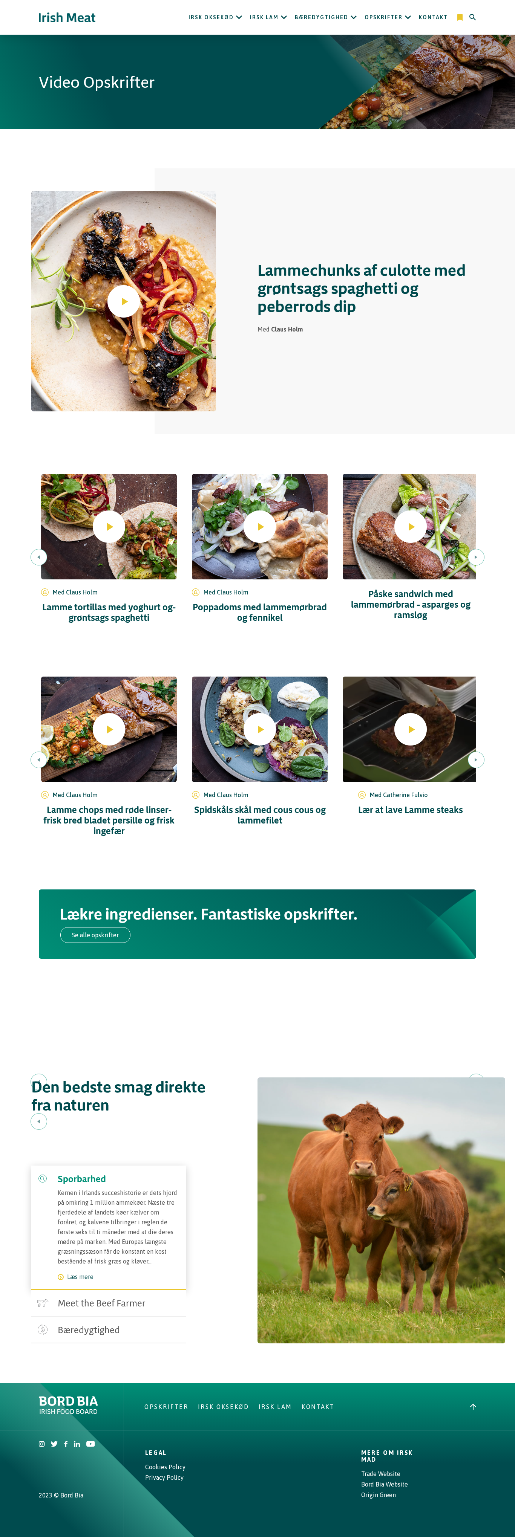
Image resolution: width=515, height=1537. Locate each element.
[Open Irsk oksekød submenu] (239, 17)
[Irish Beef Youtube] (90, 1444)
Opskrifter (384, 17)
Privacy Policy (164, 1477)
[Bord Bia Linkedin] (77, 1444)
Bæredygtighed (321, 17)
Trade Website (380, 1473)
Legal (156, 1452)
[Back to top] (473, 1407)
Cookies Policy (165, 1467)
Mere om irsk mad (387, 1456)
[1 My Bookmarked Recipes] (460, 17)
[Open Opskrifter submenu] (408, 17)
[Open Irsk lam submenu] (284, 17)
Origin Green (378, 1494)
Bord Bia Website (384, 1484)
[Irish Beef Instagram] (42, 1444)
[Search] (472, 17)
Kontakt (433, 17)
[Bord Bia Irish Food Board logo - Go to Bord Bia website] (68, 1412)
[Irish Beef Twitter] (54, 1444)
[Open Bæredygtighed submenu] (353, 17)
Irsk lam (264, 17)
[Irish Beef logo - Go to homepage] (67, 17)
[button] (123, 301)
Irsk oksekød (211, 17)
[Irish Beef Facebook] (66, 1444)
